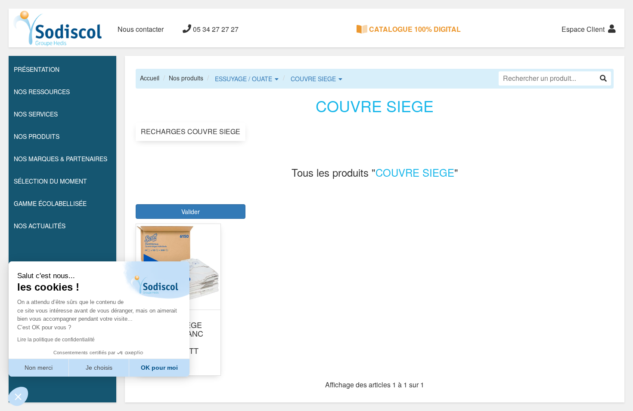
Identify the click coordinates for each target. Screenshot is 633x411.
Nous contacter (141, 29)
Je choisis (99, 367)
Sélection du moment (50, 181)
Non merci (39, 367)
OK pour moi (159, 367)
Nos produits (186, 78)
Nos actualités (39, 225)
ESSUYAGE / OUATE (243, 78)
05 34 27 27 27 (215, 29)
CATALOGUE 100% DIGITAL (414, 29)
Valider (190, 211)
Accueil (149, 78)
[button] (18, 396)
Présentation (36, 69)
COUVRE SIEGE (313, 78)
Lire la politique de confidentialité (56, 340)
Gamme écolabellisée (50, 203)
